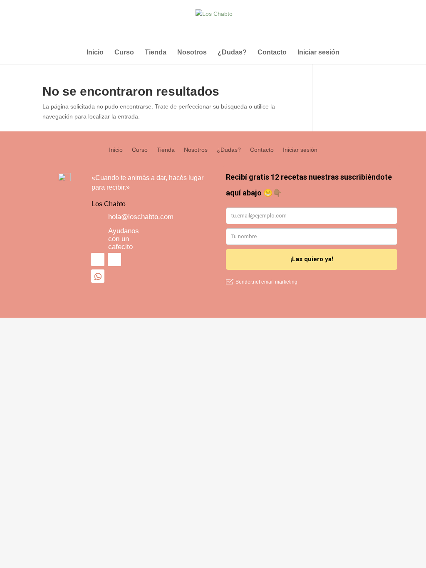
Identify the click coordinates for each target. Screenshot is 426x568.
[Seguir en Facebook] (97, 259)
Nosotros (192, 52)
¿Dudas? (232, 52)
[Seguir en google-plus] (97, 276)
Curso (124, 52)
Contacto (272, 52)
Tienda (155, 52)
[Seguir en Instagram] (114, 259)
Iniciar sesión (318, 52)
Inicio (95, 52)
